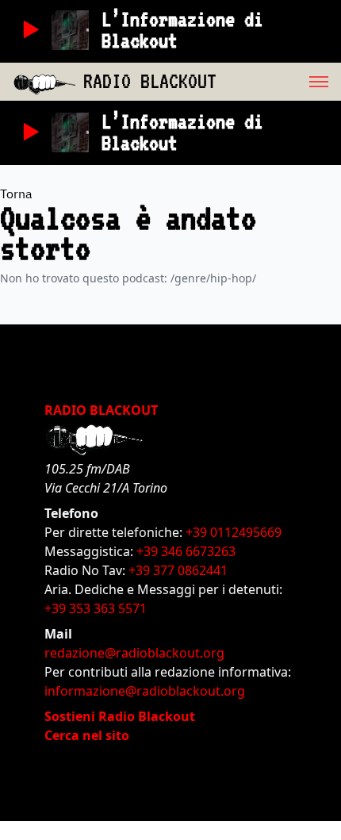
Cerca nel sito (86, 735)
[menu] (278, 81)
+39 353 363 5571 (95, 608)
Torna (16, 193)
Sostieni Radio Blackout (119, 716)
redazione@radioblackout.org (134, 653)
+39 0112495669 (234, 532)
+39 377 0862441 (178, 570)
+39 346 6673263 (186, 551)
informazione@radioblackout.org (144, 691)
